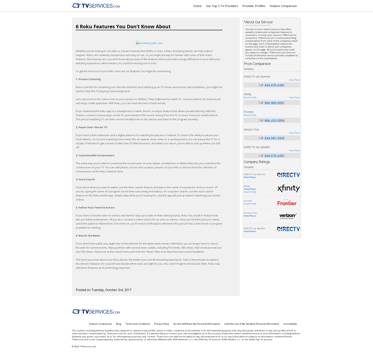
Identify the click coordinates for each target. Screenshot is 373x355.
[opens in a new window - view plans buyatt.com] (288, 175)
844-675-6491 (274, 85)
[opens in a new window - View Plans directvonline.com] (288, 229)
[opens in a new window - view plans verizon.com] (288, 216)
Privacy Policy (161, 324)
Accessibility (290, 324)
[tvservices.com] (96, 6)
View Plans (294, 79)
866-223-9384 (274, 120)
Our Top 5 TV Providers (222, 6)
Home (197, 6)
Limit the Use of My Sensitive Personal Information (251, 324)
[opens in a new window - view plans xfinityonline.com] (288, 188)
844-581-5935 (274, 138)
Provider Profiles (253, 6)
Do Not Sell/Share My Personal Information (196, 324)
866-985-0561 (274, 103)
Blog (118, 324)
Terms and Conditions (137, 324)
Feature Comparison (283, 6)
